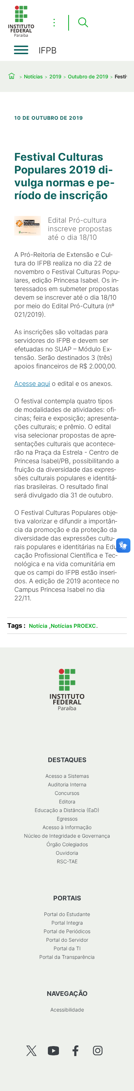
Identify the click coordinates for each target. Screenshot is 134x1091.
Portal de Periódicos (67, 931)
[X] (31, 1050)
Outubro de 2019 (88, 76)
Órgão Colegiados (67, 844)
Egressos (67, 819)
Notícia (38, 626)
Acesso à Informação (67, 827)
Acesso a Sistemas (67, 776)
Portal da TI (67, 948)
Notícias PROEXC (73, 626)
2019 (55, 76)
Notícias (33, 76)
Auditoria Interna (67, 784)
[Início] (21, 35)
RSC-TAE (67, 861)
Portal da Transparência (67, 957)
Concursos (67, 793)
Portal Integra (67, 923)
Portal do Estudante (67, 914)
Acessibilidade (67, 1010)
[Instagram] (97, 1050)
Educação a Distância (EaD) (67, 810)
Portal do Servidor (67, 940)
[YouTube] (53, 1050)
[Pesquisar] (83, 22)
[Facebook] (75, 1050)
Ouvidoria (67, 853)
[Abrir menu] (21, 50)
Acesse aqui (32, 383)
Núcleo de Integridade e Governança (67, 836)
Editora (67, 801)
